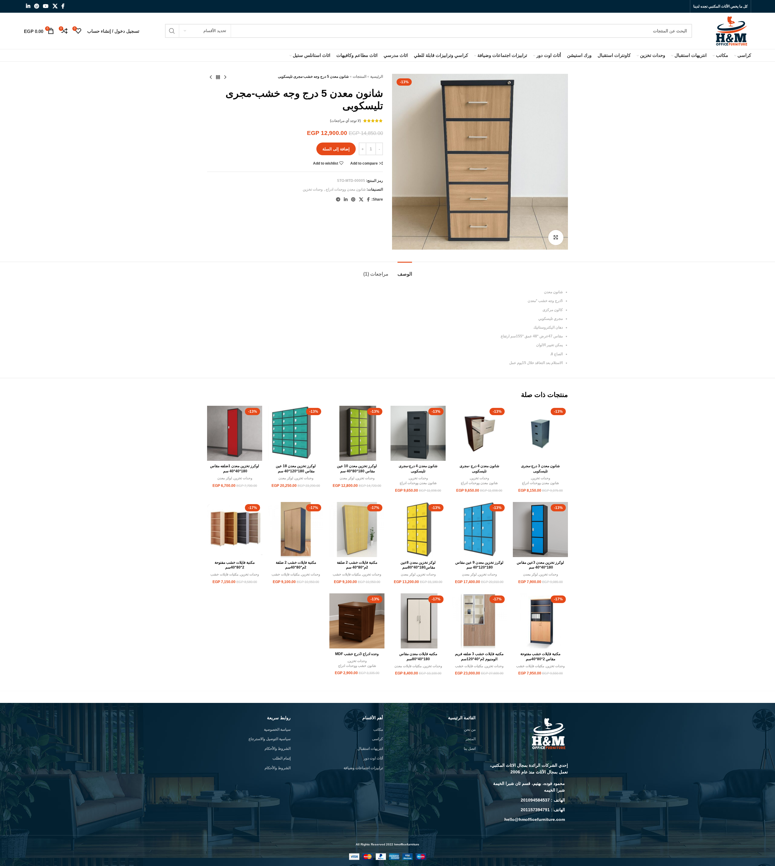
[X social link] (55, 6)
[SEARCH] (172, 31)
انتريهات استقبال (370, 748)
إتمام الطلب (281, 758)
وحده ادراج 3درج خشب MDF (357, 654)
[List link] (526, 787)
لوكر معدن (347, 478)
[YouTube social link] (46, 6)
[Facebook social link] (62, 6)
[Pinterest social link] (36, 6)
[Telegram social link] (338, 199)
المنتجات (359, 76)
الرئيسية (376, 76)
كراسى (377, 739)
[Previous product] (225, 77)
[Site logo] (732, 30)
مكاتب (378, 729)
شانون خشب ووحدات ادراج (357, 666)
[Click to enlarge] (555, 237)
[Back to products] (218, 77)
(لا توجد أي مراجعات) (345, 121)
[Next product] (210, 77)
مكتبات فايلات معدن (408, 666)
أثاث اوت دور (373, 758)
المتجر (471, 739)
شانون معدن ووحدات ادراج (346, 189)
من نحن (470, 729)
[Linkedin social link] (28, 6)
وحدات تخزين (313, 189)
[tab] (404, 271)
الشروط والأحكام (278, 748)
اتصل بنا (470, 748)
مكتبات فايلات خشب (347, 574)
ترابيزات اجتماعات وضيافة (363, 768)
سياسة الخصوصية (277, 729)
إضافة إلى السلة (336, 149)
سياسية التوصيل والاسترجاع (270, 739)
